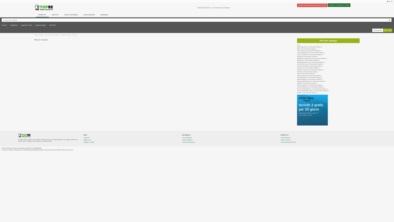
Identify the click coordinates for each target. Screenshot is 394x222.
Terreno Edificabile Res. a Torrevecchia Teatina (311, 89)
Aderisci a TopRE (89, 142)
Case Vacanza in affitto (288, 142)
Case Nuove (89, 15)
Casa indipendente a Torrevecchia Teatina (310, 53)
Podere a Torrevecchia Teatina (306, 93)
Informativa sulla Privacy (66, 150)
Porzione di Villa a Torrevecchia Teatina (309, 66)
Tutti (298, 45)
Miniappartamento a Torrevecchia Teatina (310, 62)
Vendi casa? (87, 140)
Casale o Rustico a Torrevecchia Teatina (309, 55)
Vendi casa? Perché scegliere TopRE (312, 5)
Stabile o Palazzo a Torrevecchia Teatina (309, 70)
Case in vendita (187, 138)
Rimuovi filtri (378, 30)
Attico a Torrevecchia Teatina (306, 49)
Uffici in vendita (187, 140)
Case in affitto (285, 138)
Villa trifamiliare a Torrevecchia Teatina (309, 79)
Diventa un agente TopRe (339, 5)
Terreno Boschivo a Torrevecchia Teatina (310, 87)
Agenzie (104, 15)
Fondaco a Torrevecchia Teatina (307, 72)
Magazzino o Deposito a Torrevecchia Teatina (311, 58)
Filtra (388, 30)
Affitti (55, 15)
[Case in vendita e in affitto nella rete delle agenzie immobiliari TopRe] (43, 7)
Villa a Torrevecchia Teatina (305, 74)
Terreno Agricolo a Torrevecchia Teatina (309, 85)
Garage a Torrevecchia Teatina (306, 56)
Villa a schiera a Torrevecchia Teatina (308, 75)
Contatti (87, 138)
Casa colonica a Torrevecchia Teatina (308, 51)
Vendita (42, 15)
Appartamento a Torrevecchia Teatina (309, 47)
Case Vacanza (71, 15)
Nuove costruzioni (188, 142)
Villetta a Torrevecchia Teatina (306, 83)
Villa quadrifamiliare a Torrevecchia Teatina (310, 81)
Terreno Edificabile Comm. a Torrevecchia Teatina (312, 91)
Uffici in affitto (286, 140)
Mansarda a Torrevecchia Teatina (307, 60)
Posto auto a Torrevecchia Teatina (307, 68)
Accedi (390, 1)
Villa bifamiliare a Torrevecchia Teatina (309, 77)
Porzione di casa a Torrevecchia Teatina (309, 64)
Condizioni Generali (49, 150)
